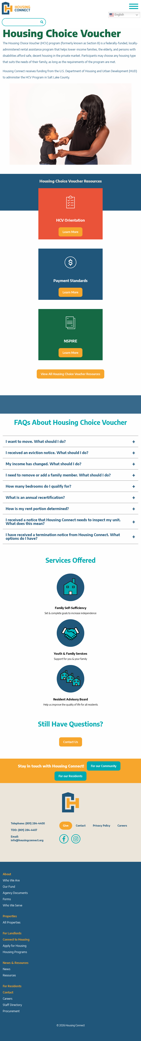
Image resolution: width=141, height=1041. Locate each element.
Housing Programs (15, 952)
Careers (122, 825)
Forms (7, 899)
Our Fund (9, 886)
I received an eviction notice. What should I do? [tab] (47, 452)
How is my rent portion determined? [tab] (37, 508)
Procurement (11, 1011)
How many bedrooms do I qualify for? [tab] (38, 486)
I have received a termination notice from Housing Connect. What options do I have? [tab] (63, 536)
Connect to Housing (16, 939)
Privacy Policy (101, 825)
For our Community (103, 766)
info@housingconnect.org (27, 840)
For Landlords (12, 933)
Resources (9, 975)
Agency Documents (15, 893)
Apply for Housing (14, 946)
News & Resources (15, 963)
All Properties (11, 922)
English (119, 14)
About (7, 874)
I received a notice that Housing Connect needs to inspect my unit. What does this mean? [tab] (63, 521)
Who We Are (11, 880)
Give (65, 825)
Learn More (70, 232)
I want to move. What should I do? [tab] (36, 441)
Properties (10, 916)
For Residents (12, 986)
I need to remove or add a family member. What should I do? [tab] (58, 475)
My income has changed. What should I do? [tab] (43, 463)
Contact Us (70, 742)
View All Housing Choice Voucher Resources (70, 374)
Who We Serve (12, 905)
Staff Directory (12, 1005)
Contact (81, 825)
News (6, 969)
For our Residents (70, 776)
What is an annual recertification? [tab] (35, 497)
